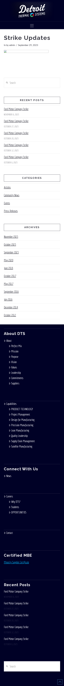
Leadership (16, 372)
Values (14, 367)
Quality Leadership (19, 435)
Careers (9, 496)
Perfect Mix (16, 346)
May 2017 (8, 283)
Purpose (14, 356)
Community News (11, 195)
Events (7, 203)
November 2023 (11, 236)
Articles (7, 187)
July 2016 (8, 299)
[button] (32, 26)
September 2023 (11, 252)
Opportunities (18, 512)
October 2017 (10, 276)
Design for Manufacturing (23, 419)
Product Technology (22, 409)
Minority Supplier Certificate (16, 562)
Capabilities (11, 403)
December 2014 (11, 307)
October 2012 (10, 315)
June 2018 (8, 268)
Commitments (17, 378)
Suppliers (15, 383)
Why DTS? (15, 501)
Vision (14, 362)
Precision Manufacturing (22, 425)
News (8, 476)
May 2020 (8, 260)
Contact (9, 532)
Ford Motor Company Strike (16, 109)
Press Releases (11, 211)
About (8, 340)
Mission (14, 351)
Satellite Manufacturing (21, 446)
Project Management (20, 414)
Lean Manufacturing (20, 430)
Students (15, 507)
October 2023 (10, 244)
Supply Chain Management (23, 441)
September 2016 (11, 291)
